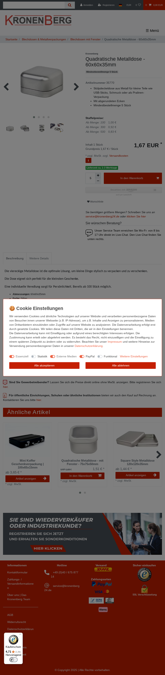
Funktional (110, 356)
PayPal (90, 356)
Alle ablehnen (120, 365)
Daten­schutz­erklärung (89, 345)
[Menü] (20, 635)
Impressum (115, 341)
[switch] (13, 659)
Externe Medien (67, 356)
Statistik (42, 356)
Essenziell (22, 356)
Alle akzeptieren (44, 365)
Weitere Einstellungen (134, 356)
